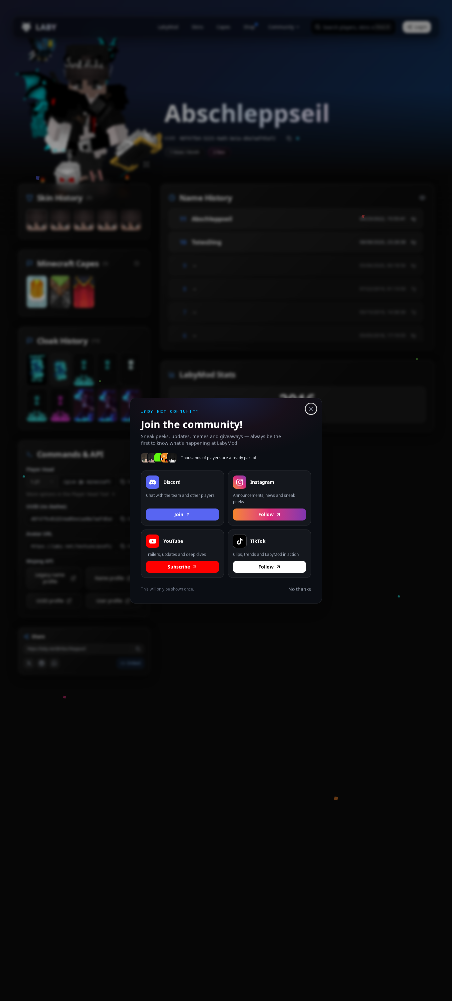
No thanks (299, 589)
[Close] (311, 408)
